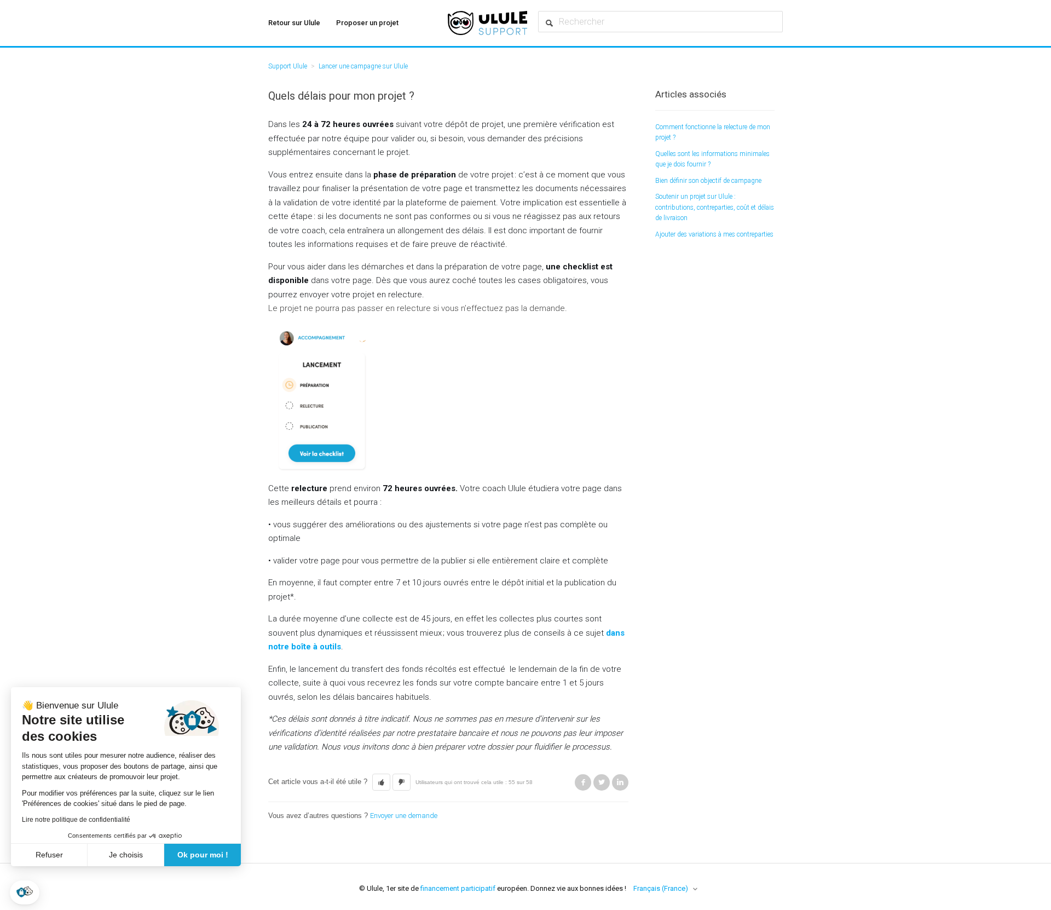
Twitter (601, 782)
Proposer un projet (367, 23)
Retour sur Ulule (294, 23)
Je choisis (126, 854)
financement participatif (457, 888)
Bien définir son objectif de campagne (708, 181)
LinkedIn (620, 782)
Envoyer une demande (403, 815)
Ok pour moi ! (202, 854)
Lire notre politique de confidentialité (76, 819)
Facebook (583, 782)
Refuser (49, 854)
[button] (24, 892)
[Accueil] (487, 23)
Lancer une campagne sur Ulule (363, 66)
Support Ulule (287, 66)
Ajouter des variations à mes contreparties (714, 234)
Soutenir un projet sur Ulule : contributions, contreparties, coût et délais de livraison (714, 207)
